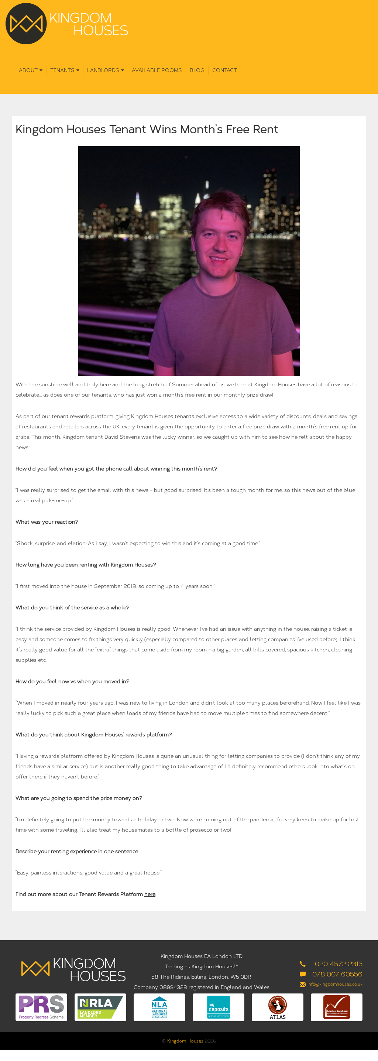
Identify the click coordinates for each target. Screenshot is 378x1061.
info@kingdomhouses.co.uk (334, 984)
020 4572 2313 (338, 964)
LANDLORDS (103, 70)
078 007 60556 (337, 974)
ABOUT (28, 70)
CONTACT (224, 70)
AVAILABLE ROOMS (157, 70)
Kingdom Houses (185, 1041)
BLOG (197, 70)
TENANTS (62, 70)
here (149, 894)
